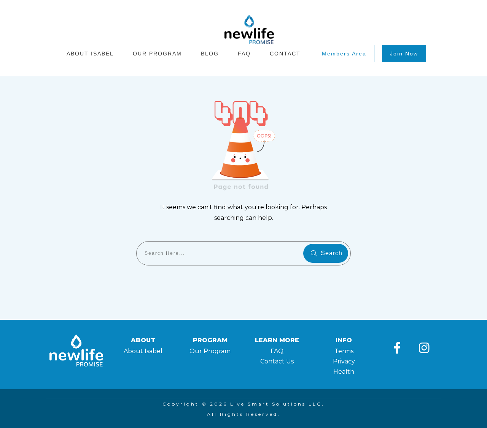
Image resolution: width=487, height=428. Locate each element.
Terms (343, 351)
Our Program (210, 351)
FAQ (277, 351)
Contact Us (277, 361)
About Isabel (143, 351)
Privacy (344, 361)
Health (343, 371)
